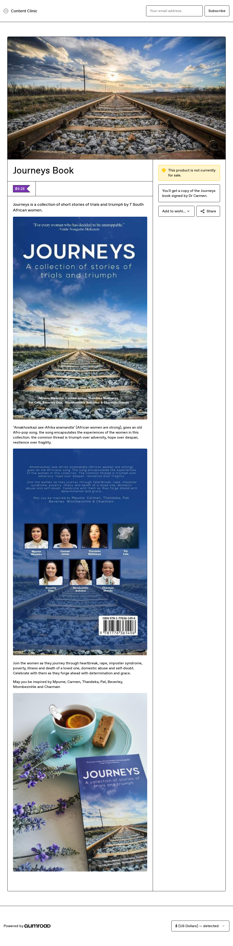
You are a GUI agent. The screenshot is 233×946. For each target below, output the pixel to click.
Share (211, 211)
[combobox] (176, 211)
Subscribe (216, 11)
